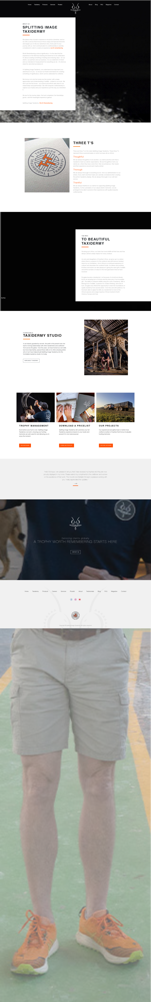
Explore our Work (105, 445)
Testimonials (90, 591)
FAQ (101, 4)
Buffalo (3, 298)
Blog (96, 4)
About (90, 4)
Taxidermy (37, 4)
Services (52, 4)
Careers (54, 591)
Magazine (108, 4)
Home (29, 4)
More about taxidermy (31, 360)
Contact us (75, 552)
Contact (116, 4)
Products (45, 4)
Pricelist (60, 4)
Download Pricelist (67, 445)
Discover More (25, 445)
